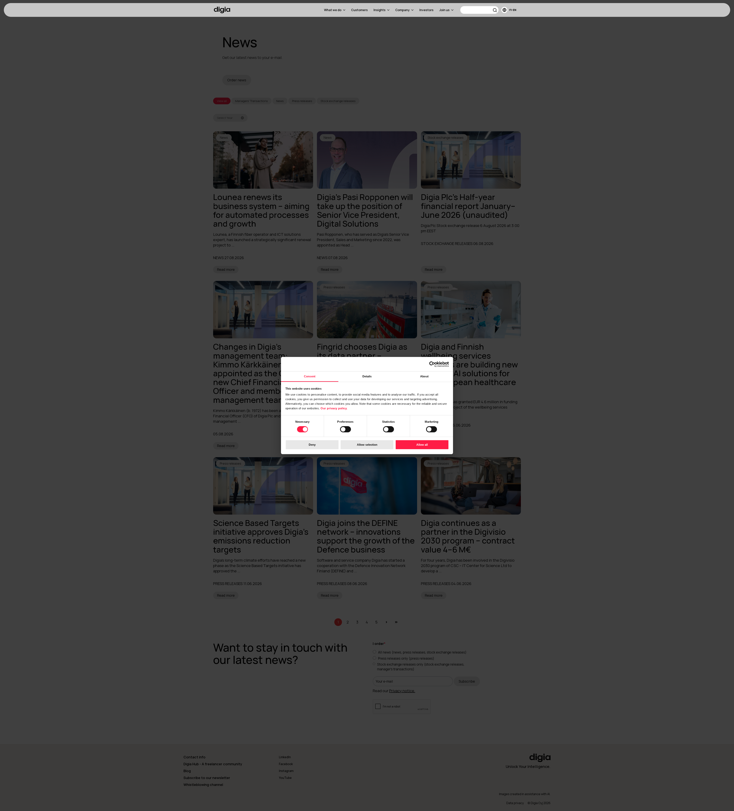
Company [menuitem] (402, 10)
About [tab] (424, 376)
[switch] (345, 429)
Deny (312, 444)
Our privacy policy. (334, 408)
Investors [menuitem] (426, 10)
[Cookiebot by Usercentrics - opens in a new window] (432, 364)
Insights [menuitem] (379, 10)
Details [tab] (367, 376)
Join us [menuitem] (444, 10)
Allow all (422, 444)
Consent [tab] (309, 376)
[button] (495, 10)
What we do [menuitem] (332, 10)
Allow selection (367, 444)
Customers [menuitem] (359, 10)
